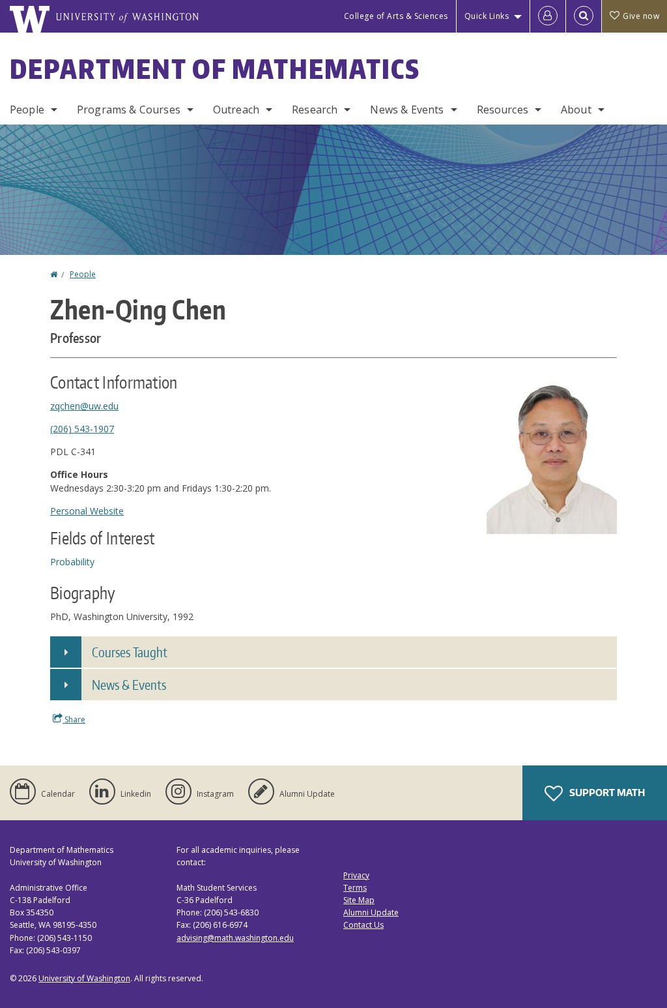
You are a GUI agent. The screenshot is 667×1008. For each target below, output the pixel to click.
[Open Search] (583, 16)
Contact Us (363, 924)
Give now (641, 16)
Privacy (356, 875)
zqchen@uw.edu (84, 406)
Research (314, 109)
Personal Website (87, 511)
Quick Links (486, 16)
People (27, 109)
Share (74, 719)
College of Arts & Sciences (396, 16)
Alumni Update (371, 912)
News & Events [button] (129, 684)
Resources (502, 109)
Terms (355, 887)
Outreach (236, 109)
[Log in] (547, 16)
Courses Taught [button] (129, 652)
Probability (72, 562)
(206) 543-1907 (82, 428)
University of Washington (84, 978)
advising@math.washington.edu (235, 937)
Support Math (606, 792)
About (576, 109)
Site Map (359, 900)
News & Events (407, 109)
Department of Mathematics (215, 69)
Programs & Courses (128, 109)
